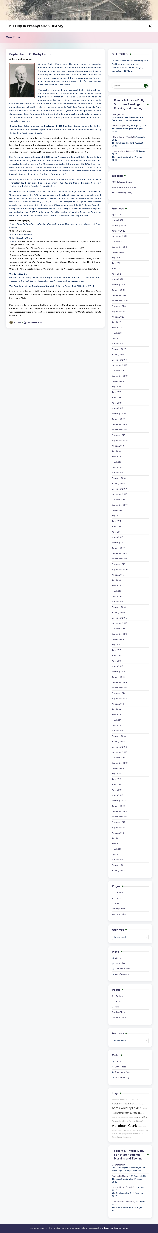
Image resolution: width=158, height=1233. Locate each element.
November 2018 (119, 429)
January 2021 (118, 290)
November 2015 (119, 623)
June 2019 (116, 392)
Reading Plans (118, 908)
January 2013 (118, 806)
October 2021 (118, 241)
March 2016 (117, 601)
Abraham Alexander (123, 1103)
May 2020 (117, 333)
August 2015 (118, 639)
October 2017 (118, 499)
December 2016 (119, 553)
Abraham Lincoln (128, 1112)
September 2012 (120, 827)
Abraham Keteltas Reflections (127, 1117)
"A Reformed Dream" (135, 1121)
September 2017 (120, 505)
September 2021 (120, 247)
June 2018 (116, 456)
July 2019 (116, 386)
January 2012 (118, 870)
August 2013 (118, 768)
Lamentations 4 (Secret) (123, 151)
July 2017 (116, 515)
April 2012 (117, 854)
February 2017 (119, 542)
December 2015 (119, 618)
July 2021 (116, 257)
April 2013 (117, 790)
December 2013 (119, 747)
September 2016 (120, 569)
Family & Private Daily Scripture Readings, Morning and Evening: (129, 104)
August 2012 (118, 833)
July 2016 (116, 580)
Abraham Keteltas (119, 1121)
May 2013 (116, 784)
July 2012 (116, 838)
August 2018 (118, 446)
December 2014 (119, 682)
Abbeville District (118, 1100)
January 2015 (118, 677)
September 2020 (120, 311)
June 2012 (116, 843)
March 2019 (117, 408)
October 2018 (118, 435)
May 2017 (116, 526)
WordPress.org (122, 974)
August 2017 (118, 510)
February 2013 (119, 800)
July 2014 (116, 709)
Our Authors (117, 892)
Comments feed (122, 968)
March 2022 (117, 220)
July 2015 (116, 644)
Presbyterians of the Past (124, 187)
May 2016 (116, 591)
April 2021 (117, 274)
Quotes (115, 903)
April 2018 (117, 467)
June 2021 (116, 263)
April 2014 (117, 725)
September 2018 (120, 440)
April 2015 (117, 661)
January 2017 (118, 548)
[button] (146, 86)
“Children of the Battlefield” (133, 1130)
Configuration (118, 114)
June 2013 (116, 779)
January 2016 (118, 612)
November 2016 (119, 558)
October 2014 (118, 693)
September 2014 (120, 698)
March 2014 (117, 730)
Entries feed (120, 963)
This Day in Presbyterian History (35, 26)
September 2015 (120, 634)
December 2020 (119, 295)
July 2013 (116, 773)
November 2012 (119, 816)
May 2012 (116, 849)
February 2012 (119, 865)
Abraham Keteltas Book (133, 1100)
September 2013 (120, 763)
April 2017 (117, 532)
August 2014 (118, 704)
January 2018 (118, 483)
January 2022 (118, 231)
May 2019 (116, 397)
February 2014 (119, 736)
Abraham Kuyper (117, 1130)
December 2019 (119, 360)
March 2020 (118, 343)
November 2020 (120, 300)
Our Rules (116, 898)
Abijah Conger (142, 1126)
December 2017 (119, 489)
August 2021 (118, 252)
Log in (118, 958)
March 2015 (117, 666)
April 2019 (117, 403)
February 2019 (119, 413)
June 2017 (116, 521)
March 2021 (117, 279)
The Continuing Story (122, 192)
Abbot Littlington (139, 1104)
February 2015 (119, 671)
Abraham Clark (124, 1126)
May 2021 (116, 268)
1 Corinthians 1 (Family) (123, 137)
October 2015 (118, 628)
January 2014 (118, 741)
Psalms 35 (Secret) (121, 125)
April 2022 (117, 214)
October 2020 (119, 306)
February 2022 (119, 225)
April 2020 (117, 338)
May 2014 (116, 720)
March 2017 (117, 537)
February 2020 (119, 349)
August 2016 (118, 575)
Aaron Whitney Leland (126, 1108)
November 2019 (119, 365)
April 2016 (117, 596)
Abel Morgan (143, 1134)
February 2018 (119, 478)
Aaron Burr (142, 1117)
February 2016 (119, 607)
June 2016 (116, 585)
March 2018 (117, 472)
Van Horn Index (119, 914)
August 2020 (118, 317)
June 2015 (116, 650)
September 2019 (120, 376)
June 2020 (117, 327)
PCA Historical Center (122, 182)
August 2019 (118, 381)
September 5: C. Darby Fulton (30, 54)
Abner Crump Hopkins (120, 1137)
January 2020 (118, 354)
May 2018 (116, 462)
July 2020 (116, 322)
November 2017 (119, 494)
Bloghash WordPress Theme (114, 1228)
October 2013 (118, 757)
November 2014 (119, 687)
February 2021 (119, 284)
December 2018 (119, 424)
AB (130, 1137)
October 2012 (118, 822)
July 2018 (116, 451)
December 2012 (119, 811)
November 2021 (119, 236)
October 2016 (118, 564)
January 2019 (118, 419)
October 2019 (118, 370)
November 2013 (119, 752)
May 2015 (116, 655)
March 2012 (117, 859)
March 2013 (117, 795)
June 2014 (116, 714)
